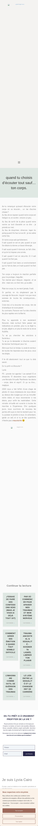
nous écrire (17, 420)
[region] (19, 807)
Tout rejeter (19, 821)
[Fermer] (36, 790)
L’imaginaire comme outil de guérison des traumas (10, 683)
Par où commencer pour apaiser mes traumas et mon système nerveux (27, 607)
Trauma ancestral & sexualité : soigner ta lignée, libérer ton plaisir (27, 647)
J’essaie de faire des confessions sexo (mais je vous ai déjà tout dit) (10, 607)
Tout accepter (19, 810)
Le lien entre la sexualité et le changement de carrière (27, 683)
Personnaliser (19, 816)
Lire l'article (10, 623)
